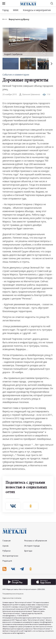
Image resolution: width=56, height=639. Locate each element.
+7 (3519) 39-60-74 (22, 616)
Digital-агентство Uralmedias (11, 598)
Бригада (28, 550)
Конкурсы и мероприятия (37, 10)
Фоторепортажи (10, 555)
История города (32, 545)
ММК (16, 10)
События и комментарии (15, 74)
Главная (6, 540)
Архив (5, 545)
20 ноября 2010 (9, 94)
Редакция (7, 560)
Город (5, 10)
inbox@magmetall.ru (9, 616)
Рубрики (6, 550)
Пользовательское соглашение (12, 594)
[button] (51, 63)
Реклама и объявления (35, 540)
